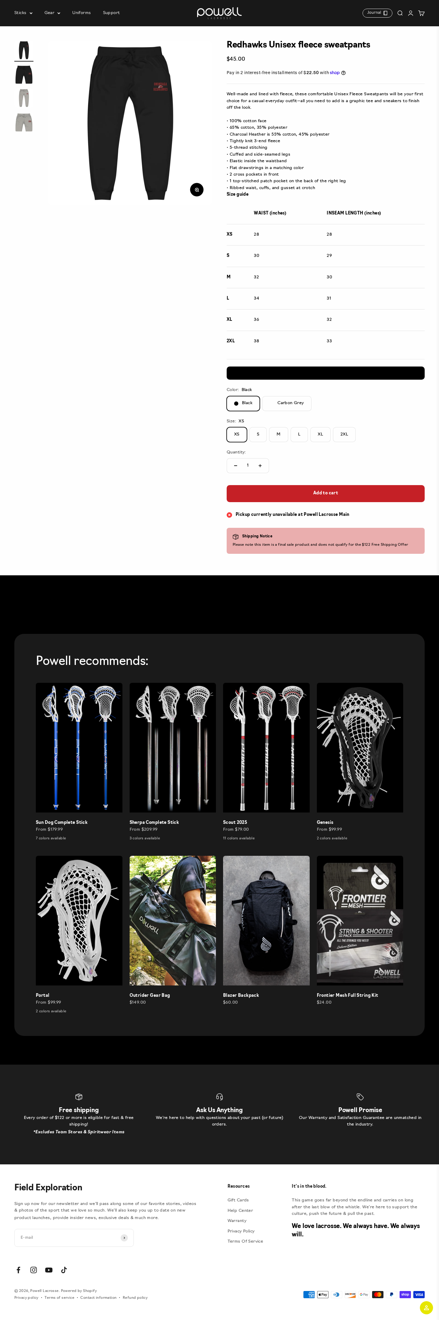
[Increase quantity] (260, 466)
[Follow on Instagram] (34, 1270)
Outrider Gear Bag (150, 996)
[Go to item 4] (23, 122)
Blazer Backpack (241, 996)
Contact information (98, 1298)
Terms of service (59, 1298)
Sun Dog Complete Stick (62, 823)
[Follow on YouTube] (49, 1270)
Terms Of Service (245, 1241)
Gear (49, 13)
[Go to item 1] (23, 51)
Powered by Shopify (79, 1291)
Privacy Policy (241, 1231)
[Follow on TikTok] (64, 1270)
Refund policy (135, 1298)
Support (111, 13)
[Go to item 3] (23, 98)
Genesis (325, 823)
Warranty (237, 1221)
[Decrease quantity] (235, 466)
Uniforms (81, 13)
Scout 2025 (235, 823)
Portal (43, 996)
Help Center (240, 1211)
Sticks (20, 13)
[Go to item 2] (23, 75)
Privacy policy (26, 1298)
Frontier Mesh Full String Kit (347, 996)
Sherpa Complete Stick (154, 823)
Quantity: (236, 452)
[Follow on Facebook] (18, 1270)
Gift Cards (238, 1200)
